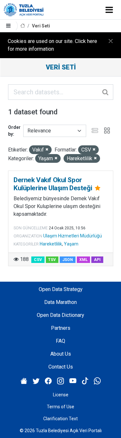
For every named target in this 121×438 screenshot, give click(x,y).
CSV (38, 259)
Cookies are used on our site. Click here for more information (52, 45)
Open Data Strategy (61, 289)
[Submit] (105, 92)
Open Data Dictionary (60, 315)
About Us (60, 354)
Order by (14, 131)
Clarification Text (60, 418)
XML (83, 259)
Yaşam (71, 243)
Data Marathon (60, 302)
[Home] (22, 26)
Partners (60, 328)
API (97, 259)
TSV (52, 259)
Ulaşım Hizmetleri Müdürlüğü (72, 235)
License (60, 394)
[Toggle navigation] (109, 9)
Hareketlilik (51, 243)
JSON (67, 259)
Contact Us (60, 367)
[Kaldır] (46, 149)
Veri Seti (41, 25)
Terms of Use (60, 406)
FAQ (60, 341)
